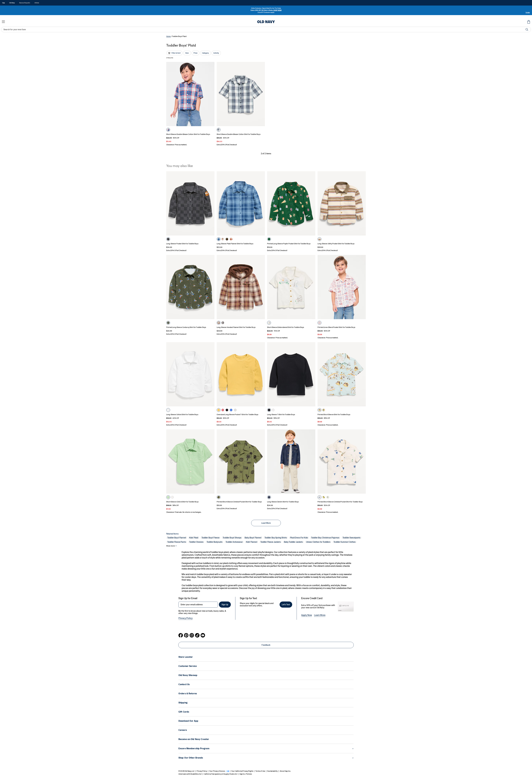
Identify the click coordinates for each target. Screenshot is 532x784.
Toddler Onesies (196, 542)
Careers (182, 730)
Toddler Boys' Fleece (211, 538)
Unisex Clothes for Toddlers (318, 542)
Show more (170, 546)
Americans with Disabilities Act (190, 774)
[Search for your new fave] (527, 29)
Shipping (182, 702)
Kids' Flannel (251, 542)
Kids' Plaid (193, 538)
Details (528, 12)
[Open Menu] (3, 22)
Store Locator (185, 657)
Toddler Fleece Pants (176, 542)
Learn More (319, 615)
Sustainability (272, 771)
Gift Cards (183, 712)
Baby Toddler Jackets (293, 542)
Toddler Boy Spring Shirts (276, 538)
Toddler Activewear (234, 542)
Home (168, 36)
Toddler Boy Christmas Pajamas (325, 538)
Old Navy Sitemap (187, 675)
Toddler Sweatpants (351, 538)
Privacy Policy (185, 618)
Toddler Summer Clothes (344, 542)
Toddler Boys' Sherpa (232, 538)
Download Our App (188, 721)
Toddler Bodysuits (214, 542)
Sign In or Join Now (282, 16)
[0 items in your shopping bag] (528, 21)
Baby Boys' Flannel (253, 538)
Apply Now (306, 615)
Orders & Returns (187, 693)
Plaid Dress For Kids (299, 538)
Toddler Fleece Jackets (270, 542)
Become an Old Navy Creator (193, 739)
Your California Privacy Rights (242, 771)
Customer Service (187, 666)
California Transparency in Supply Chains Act (220, 774)
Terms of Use (260, 771)
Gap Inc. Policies (245, 774)
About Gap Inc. (285, 771)
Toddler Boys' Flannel (176, 538)
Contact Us (184, 684)
